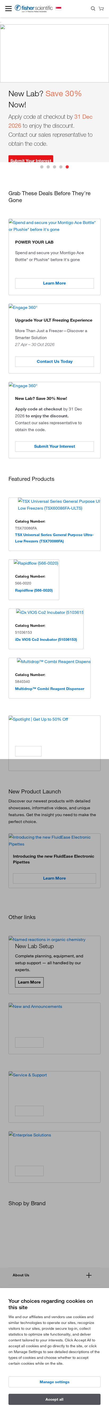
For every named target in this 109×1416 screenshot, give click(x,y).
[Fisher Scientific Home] (34, 11)
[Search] (93, 9)
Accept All (54, 1399)
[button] (8, 8)
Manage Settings (55, 1382)
